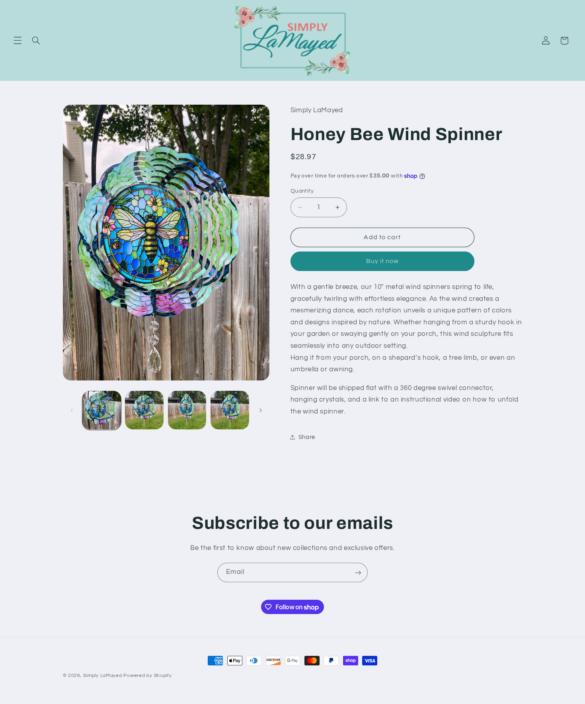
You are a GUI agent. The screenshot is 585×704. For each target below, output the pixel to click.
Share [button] (306, 437)
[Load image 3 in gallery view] (187, 410)
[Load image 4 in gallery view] (230, 410)
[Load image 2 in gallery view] (144, 410)
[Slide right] (260, 410)
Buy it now (382, 261)
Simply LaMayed (102, 675)
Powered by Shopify (147, 675)
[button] (17, 40)
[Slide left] (71, 410)
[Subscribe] (358, 572)
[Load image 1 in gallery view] (101, 410)
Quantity (302, 191)
